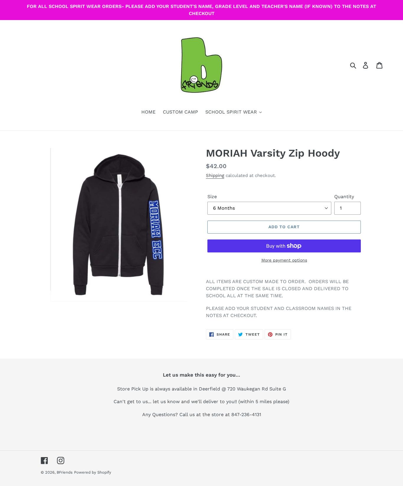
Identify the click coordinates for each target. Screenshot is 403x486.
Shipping (215, 175)
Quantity (344, 196)
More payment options (284, 260)
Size (212, 196)
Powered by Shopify (92, 472)
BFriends (65, 472)
